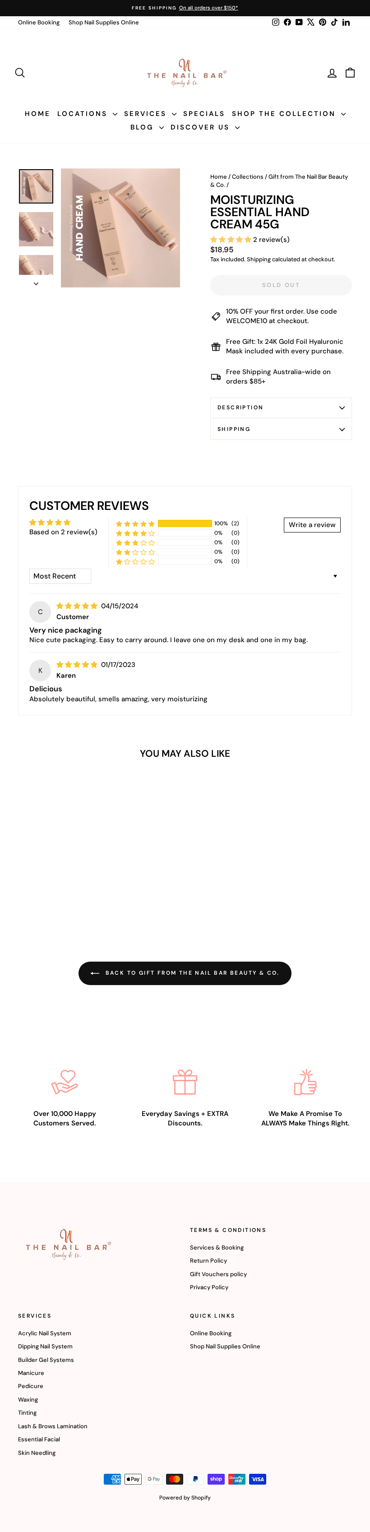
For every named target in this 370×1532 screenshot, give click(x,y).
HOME (38, 113)
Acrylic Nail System (44, 1333)
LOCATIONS (84, 113)
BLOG (143, 127)
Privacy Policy (209, 1287)
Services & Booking (217, 1247)
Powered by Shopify (185, 1497)
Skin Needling (37, 1453)
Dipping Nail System (45, 1346)
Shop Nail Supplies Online (104, 22)
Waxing (28, 1399)
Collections (248, 177)
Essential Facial (39, 1439)
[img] (77, 606)
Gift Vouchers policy (218, 1274)
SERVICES (147, 113)
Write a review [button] (312, 524)
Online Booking (39, 22)
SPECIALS (204, 113)
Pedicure (30, 1386)
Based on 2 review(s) (63, 532)
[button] (231, 239)
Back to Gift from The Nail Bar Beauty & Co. (191, 973)
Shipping (259, 259)
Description (240, 407)
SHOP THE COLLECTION (285, 113)
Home (218, 177)
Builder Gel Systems (46, 1360)
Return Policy (208, 1260)
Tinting (27, 1412)
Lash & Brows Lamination (53, 1426)
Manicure (31, 1373)
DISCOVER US (202, 127)
